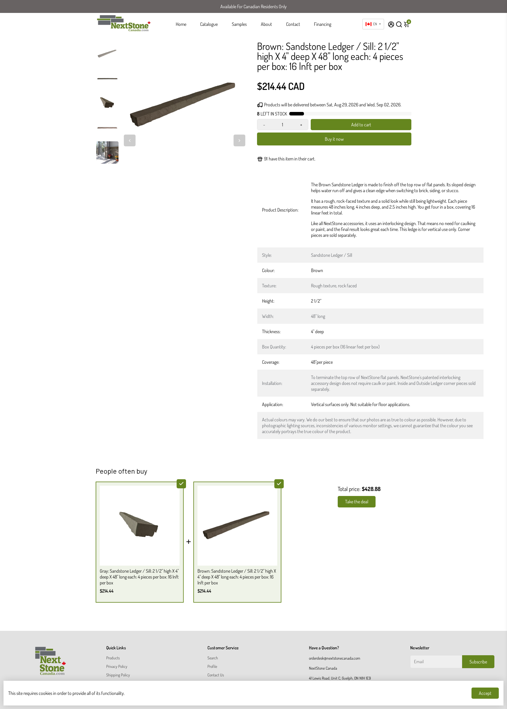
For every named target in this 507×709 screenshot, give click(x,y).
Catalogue (209, 24)
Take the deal (356, 501)
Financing (322, 24)
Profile (212, 666)
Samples (239, 24)
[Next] (239, 140)
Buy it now (334, 139)
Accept (485, 693)
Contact (293, 24)
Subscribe (478, 662)
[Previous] (130, 140)
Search (212, 657)
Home (181, 24)
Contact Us (215, 674)
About (266, 24)
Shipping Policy (118, 674)
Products (113, 657)
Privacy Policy (116, 666)
